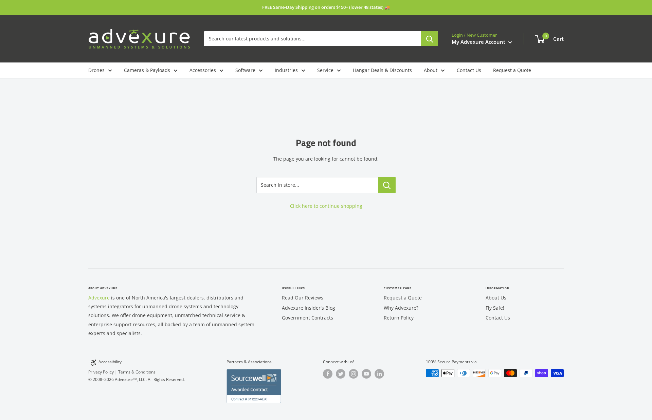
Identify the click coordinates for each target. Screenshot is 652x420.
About (430, 70)
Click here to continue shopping (326, 206)
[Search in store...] (387, 185)
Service (325, 70)
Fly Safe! (495, 308)
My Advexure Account (479, 41)
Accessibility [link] (110, 362)
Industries (286, 70)
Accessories (202, 70)
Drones (96, 70)
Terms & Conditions (137, 372)
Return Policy (399, 317)
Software (245, 70)
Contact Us (469, 70)
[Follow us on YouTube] (366, 374)
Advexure (99, 297)
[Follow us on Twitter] (340, 374)
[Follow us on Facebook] (327, 374)
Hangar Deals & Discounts (382, 70)
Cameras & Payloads (147, 70)
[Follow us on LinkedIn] (379, 374)
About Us (496, 297)
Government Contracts (307, 317)
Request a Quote (512, 70)
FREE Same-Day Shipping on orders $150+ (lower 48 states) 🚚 (326, 7)
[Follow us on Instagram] (353, 374)
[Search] (429, 38)
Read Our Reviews (302, 297)
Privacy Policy (101, 372)
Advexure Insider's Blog (308, 308)
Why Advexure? (401, 308)
